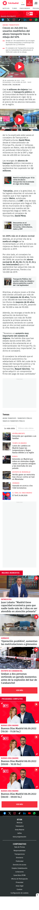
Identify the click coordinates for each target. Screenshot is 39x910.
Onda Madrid (25, 8)
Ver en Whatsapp (34, 813)
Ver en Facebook (5, 813)
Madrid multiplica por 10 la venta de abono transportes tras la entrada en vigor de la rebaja (7, 180)
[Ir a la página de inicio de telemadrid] (11, 3)
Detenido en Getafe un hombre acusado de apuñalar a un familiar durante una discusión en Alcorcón (7, 437)
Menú (36, 3)
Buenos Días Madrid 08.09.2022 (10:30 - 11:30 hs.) (19, 712)
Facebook (3, 19)
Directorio (19, 857)
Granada (15, 483)
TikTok (19, 19)
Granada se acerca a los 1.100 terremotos (7, 486)
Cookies (19, 889)
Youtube (30, 20)
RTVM (19, 820)
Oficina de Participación (19, 879)
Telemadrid (20, 826)
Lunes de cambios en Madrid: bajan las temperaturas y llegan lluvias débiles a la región (7, 446)
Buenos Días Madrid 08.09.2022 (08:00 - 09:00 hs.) (19, 778)
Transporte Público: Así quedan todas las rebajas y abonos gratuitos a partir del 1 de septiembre (7, 281)
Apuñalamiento (18, 433)
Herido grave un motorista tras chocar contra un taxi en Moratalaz (7, 475)
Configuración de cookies (19, 893)
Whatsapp (36, 20)
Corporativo (19, 844)
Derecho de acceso (19, 865)
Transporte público (24, 418)
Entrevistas (6, 599)
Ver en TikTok (19, 813)
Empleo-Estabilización (19, 868)
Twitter (8, 19)
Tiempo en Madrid (19, 443)
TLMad (14, 8)
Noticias (6, 8)
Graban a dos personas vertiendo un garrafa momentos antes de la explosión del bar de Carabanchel (19, 658)
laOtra (19, 833)
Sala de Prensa (19, 847)
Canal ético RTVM (19, 875)
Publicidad (19, 861)
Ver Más (19, 690)
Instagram (14, 20)
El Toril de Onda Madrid (22, 493)
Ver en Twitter (10, 813)
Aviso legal (19, 886)
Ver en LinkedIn (24, 813)
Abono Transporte (11, 25)
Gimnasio (5, 638)
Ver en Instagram (14, 813)
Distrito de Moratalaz (21, 472)
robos (15, 456)
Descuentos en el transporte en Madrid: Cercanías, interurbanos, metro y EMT (7, 225)
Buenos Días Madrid (9, 725)
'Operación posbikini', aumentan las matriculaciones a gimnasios (19, 625)
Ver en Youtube (29, 813)
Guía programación (19, 837)
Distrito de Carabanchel (12, 671)
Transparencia (20, 854)
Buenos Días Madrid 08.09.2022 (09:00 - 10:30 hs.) (19, 745)
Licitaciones (19, 872)
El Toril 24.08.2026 (7, 496)
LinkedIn (25, 20)
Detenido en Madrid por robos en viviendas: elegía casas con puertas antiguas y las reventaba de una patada (7, 460)
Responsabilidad (19, 850)
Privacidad (19, 882)
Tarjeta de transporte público (14, 421)
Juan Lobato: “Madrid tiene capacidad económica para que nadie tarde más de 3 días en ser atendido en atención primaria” (19, 586)
